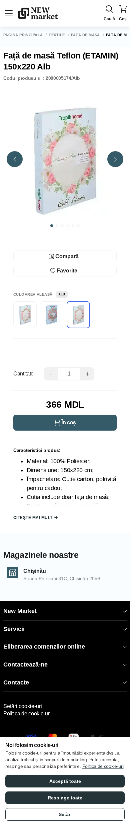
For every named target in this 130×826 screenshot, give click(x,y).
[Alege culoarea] (25, 314)
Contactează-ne (25, 664)
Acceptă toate (65, 781)
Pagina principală (23, 35)
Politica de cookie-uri (27, 713)
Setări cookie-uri (22, 706)
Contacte (16, 682)
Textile (57, 35)
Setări (65, 814)
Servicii (14, 629)
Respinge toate (65, 797)
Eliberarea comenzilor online (44, 646)
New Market (20, 611)
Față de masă (85, 35)
